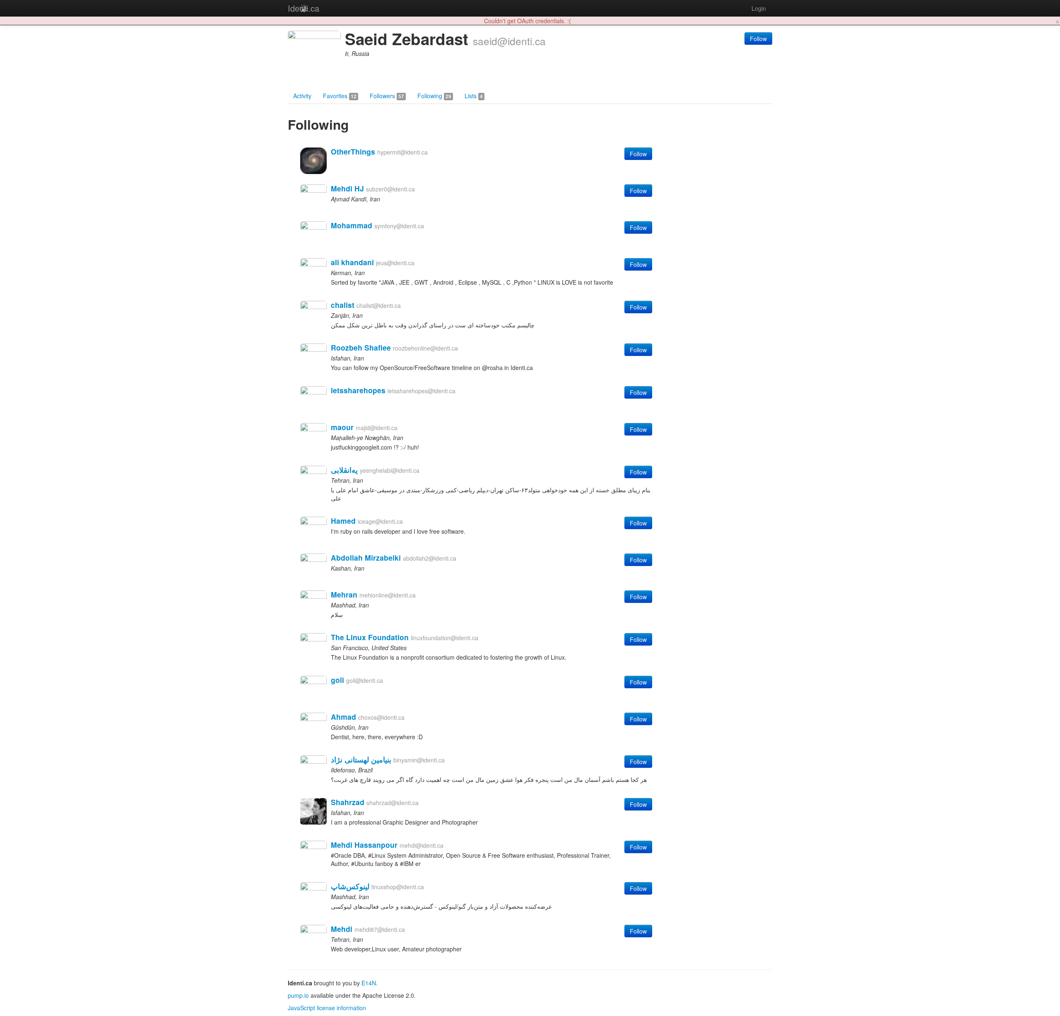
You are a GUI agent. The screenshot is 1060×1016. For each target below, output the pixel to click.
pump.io (298, 995)
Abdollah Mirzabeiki (366, 557)
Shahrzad (347, 802)
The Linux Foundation (370, 637)
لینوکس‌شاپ (350, 886)
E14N (368, 983)
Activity (302, 96)
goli (337, 680)
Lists (474, 96)
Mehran (344, 594)
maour (342, 427)
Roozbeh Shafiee (361, 347)
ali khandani (352, 262)
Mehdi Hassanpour (364, 844)
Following (434, 96)
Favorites (340, 96)
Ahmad (343, 716)
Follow (758, 38)
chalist (342, 305)
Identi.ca (303, 8)
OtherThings (353, 151)
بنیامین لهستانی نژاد (361, 759)
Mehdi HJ (347, 188)
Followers (387, 96)
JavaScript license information (327, 1008)
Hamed (343, 520)
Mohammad (351, 225)
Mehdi (341, 929)
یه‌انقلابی (344, 469)
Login (759, 8)
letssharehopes (358, 390)
